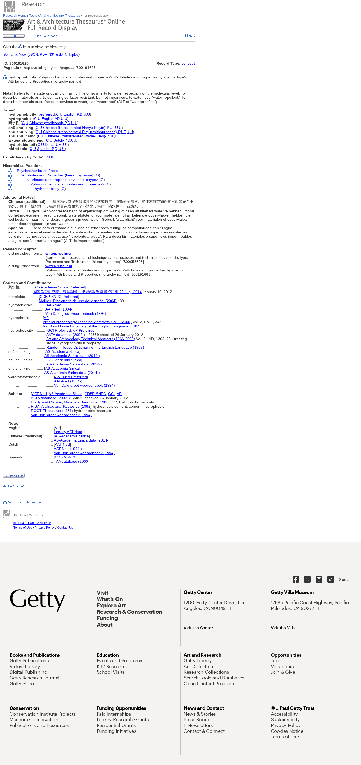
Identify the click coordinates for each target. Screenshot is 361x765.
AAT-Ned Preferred (71, 377)
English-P (71, 114)
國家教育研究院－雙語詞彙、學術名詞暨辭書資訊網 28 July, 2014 (87, 292)
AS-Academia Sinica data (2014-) (72, 356)
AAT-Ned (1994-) (59, 309)
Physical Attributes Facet (37, 170)
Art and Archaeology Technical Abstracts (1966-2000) (87, 322)
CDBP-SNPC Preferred (59, 296)
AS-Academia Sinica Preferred (59, 287)
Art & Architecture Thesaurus (60, 15)
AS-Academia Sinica (62, 351)
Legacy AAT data (68, 432)
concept (188, 63)
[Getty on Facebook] (296, 579)
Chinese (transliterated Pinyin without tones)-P (81, 132)
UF (112, 127)
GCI (111, 394)
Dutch (50, 144)
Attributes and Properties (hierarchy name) (58, 175)
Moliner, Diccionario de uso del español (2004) (78, 301)
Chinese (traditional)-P (47, 123)
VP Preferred (84, 330)
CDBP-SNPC (95, 394)
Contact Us (65, 527)
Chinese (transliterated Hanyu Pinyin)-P (76, 127)
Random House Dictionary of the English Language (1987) (92, 326)
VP (46, 318)
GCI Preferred (59, 330)
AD (57, 118)
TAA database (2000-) (72, 461)
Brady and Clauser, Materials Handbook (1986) (70, 402)
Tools (33, 15)
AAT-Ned (54, 305)
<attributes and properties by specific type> (62, 179)
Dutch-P (59, 140)
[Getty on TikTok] (330, 579)
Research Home (15, 15)
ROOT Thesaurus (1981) (52, 411)
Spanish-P (45, 149)
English (47, 118)
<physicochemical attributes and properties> (67, 184)
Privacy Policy (45, 527)
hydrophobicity (47, 188)
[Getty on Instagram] (319, 579)
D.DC (49, 157)
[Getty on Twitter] (307, 579)
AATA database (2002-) (66, 334)
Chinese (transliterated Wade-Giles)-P (76, 136)
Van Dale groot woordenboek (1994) (75, 313)
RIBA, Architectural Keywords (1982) (61, 406)
